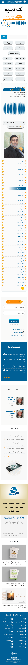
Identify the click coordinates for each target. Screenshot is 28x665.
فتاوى (11, 507)
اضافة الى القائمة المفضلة (14, 126)
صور (6, 507)
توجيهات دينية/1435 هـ (18, 92)
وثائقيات (11, 503)
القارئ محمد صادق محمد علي (16, 94)
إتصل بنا (11, 511)
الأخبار (23, 503)
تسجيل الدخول (14, 321)
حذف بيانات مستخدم (16, 335)
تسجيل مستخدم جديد (16, 329)
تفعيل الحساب (18, 332)
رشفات (18, 503)
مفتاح (16, 507)
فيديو (17, 511)
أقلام (21, 507)
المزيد (8, 377)
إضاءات (5, 503)
